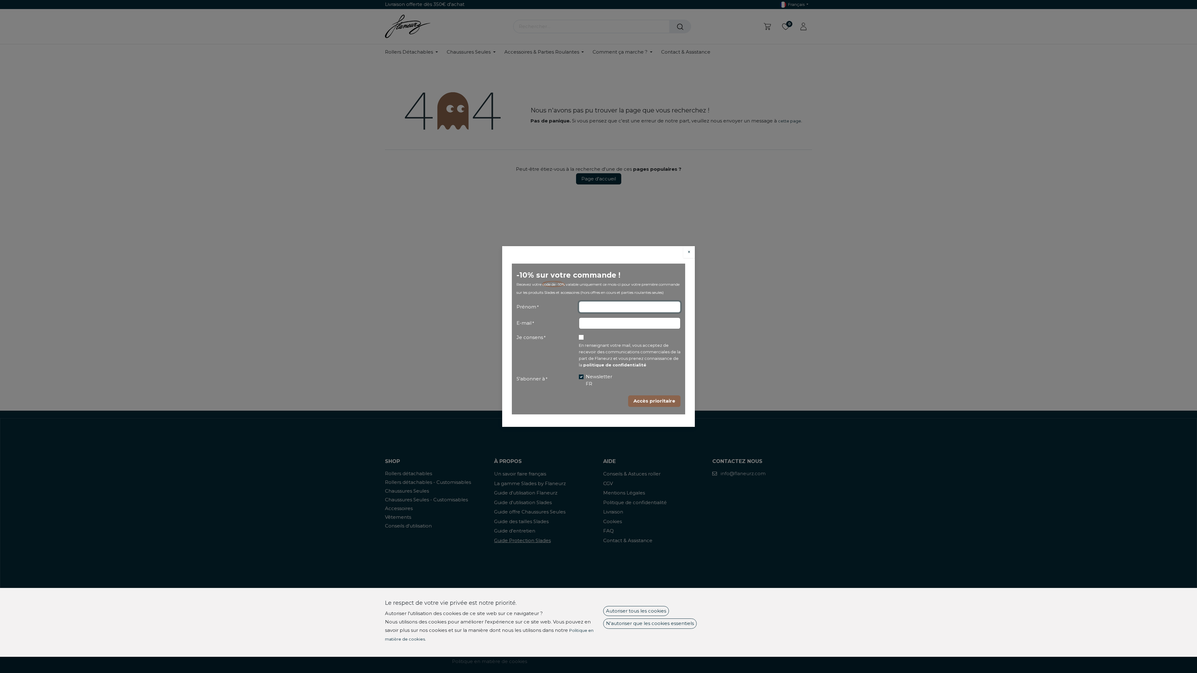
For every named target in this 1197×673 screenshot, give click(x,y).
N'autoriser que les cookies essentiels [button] (650, 623)
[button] (654, 401)
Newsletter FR (599, 380)
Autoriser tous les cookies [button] (636, 611)
